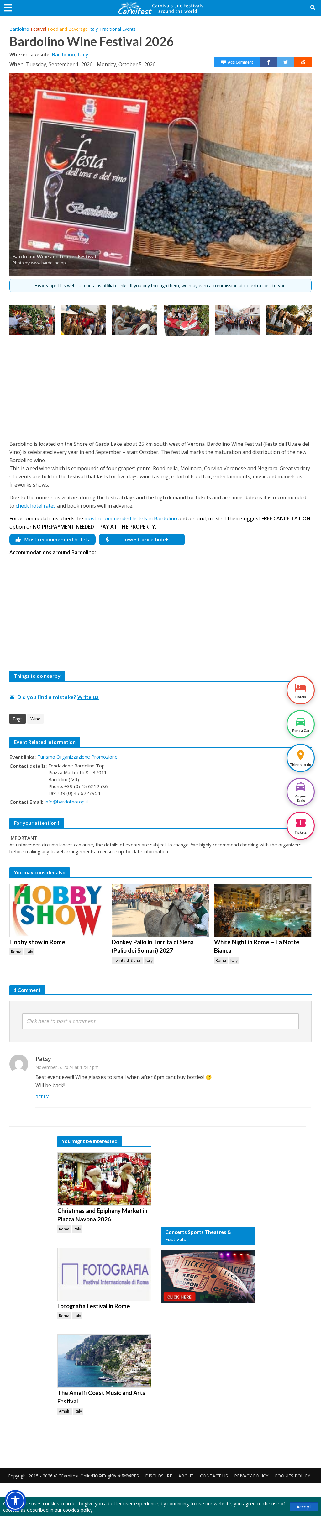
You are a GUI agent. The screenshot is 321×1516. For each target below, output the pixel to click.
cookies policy (78, 1510)
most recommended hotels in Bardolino (130, 518)
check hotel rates (36, 505)
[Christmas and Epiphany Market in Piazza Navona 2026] (104, 1179)
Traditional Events (117, 29)
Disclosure (158, 1476)
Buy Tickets (125, 1476)
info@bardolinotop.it (66, 801)
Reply (42, 1097)
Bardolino (19, 29)
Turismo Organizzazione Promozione (77, 757)
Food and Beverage (68, 29)
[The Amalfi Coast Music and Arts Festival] (104, 1361)
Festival (38, 29)
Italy (93, 29)
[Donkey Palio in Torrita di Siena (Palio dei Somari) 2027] (160, 910)
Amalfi (64, 1411)
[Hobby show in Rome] (58, 910)
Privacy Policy (251, 1476)
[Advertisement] (160, 386)
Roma (16, 952)
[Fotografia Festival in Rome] (104, 1274)
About (186, 1476)
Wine (35, 719)
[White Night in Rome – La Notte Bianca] (263, 910)
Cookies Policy (292, 1476)
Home (98, 1476)
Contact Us (214, 1476)
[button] (15, 1501)
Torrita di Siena (127, 960)
